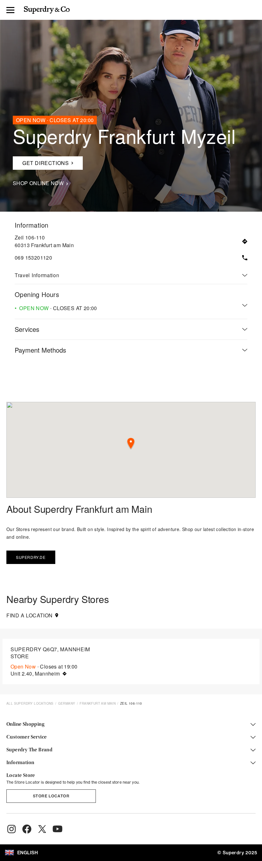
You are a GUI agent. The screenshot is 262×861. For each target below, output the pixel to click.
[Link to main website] (47, 10)
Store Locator (51, 796)
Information (20, 762)
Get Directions (41, 161)
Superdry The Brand (29, 750)
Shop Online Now (38, 183)
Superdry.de (31, 557)
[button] (131, 443)
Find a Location (29, 615)
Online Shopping (25, 724)
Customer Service (26, 737)
